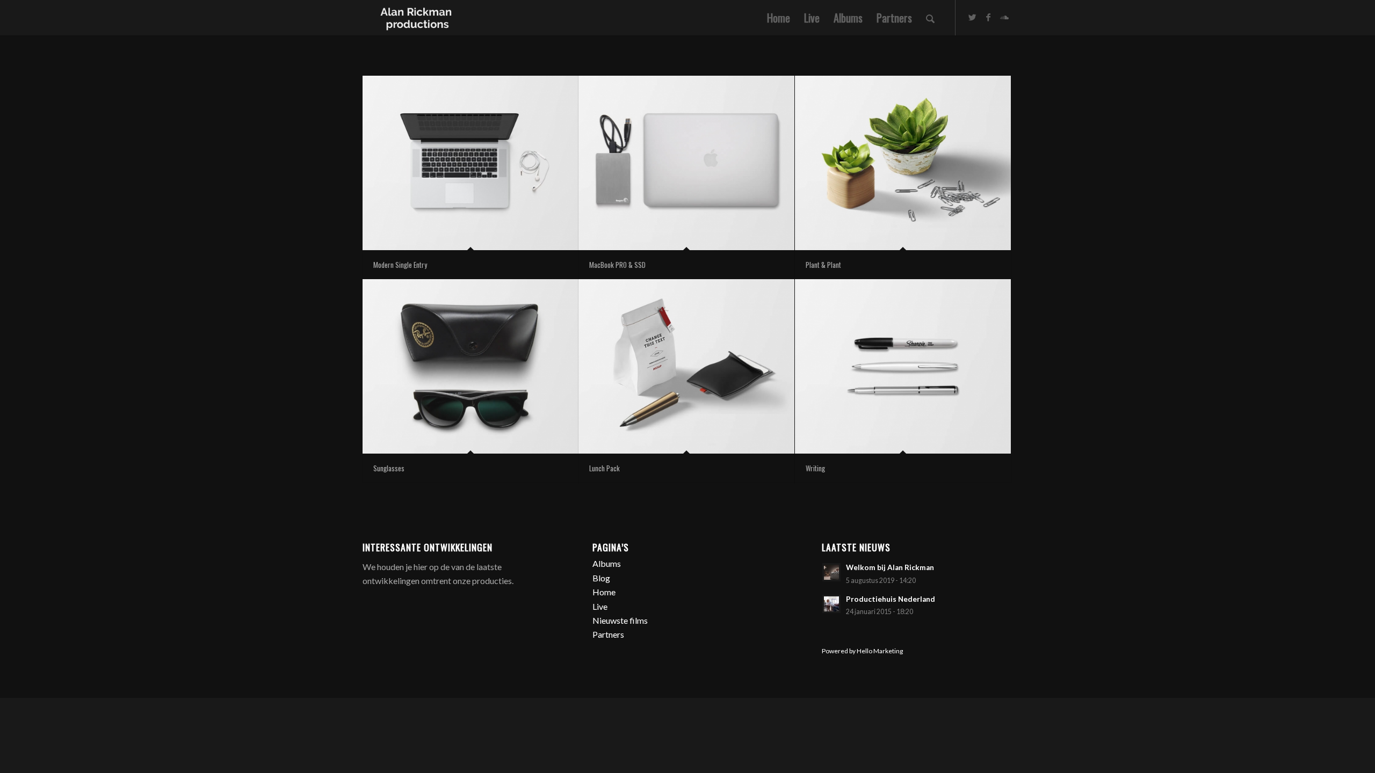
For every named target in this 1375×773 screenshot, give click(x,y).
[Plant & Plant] (903, 163)
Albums (606, 563)
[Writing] (903, 366)
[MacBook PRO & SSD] (686, 163)
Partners (608, 634)
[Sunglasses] (470, 366)
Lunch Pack (604, 468)
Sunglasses (388, 468)
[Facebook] (988, 17)
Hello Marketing (880, 651)
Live (599, 606)
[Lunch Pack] (686, 366)
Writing (815, 468)
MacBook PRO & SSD (617, 264)
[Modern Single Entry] (470, 163)
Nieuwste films (620, 620)
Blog (601, 578)
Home (604, 592)
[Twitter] (972, 17)
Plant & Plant (823, 264)
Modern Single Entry (400, 264)
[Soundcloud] (1004, 17)
